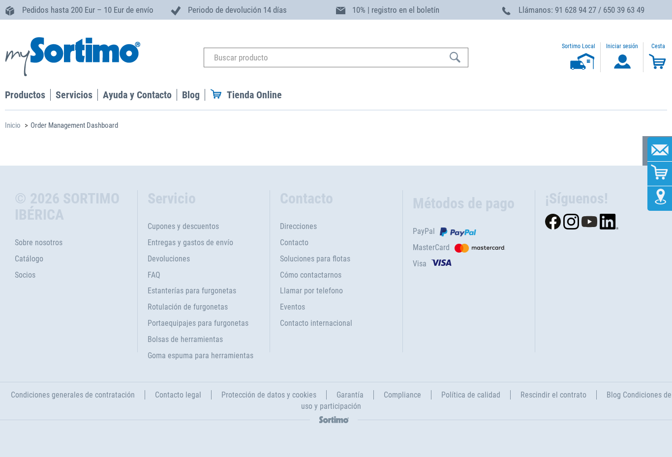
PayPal (424, 231)
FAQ (154, 275)
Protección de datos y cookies (268, 395)
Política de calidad (470, 395)
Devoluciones (169, 258)
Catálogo (29, 258)
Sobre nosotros (38, 242)
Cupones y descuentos (183, 226)
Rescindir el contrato (553, 395)
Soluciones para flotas (315, 258)
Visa (420, 263)
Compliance (402, 395)
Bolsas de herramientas (185, 339)
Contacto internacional (316, 323)
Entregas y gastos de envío (190, 242)
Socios (25, 275)
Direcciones (298, 226)
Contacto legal (178, 395)
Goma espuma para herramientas (200, 355)
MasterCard (431, 247)
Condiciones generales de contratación (73, 395)
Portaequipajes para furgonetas (198, 323)
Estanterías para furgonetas (192, 290)
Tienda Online (254, 95)
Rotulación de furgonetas (188, 307)
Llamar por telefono (311, 290)
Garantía (350, 395)
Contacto (294, 242)
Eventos (292, 307)
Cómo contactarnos (310, 275)
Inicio (13, 125)
